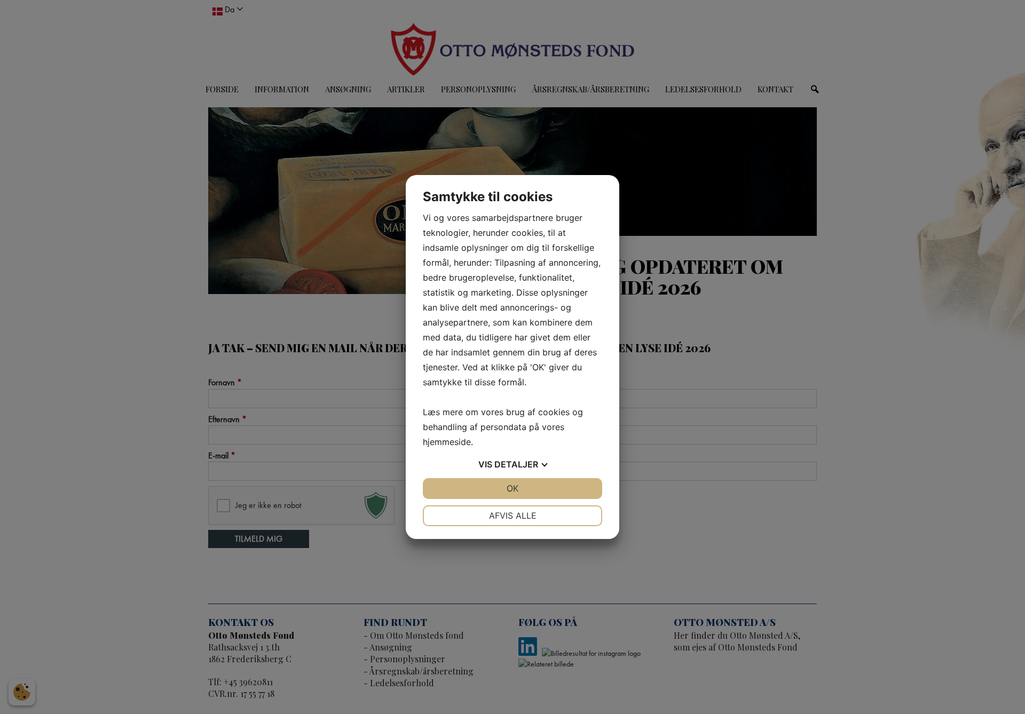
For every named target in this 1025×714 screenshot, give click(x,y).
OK (512, 488)
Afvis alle (513, 515)
